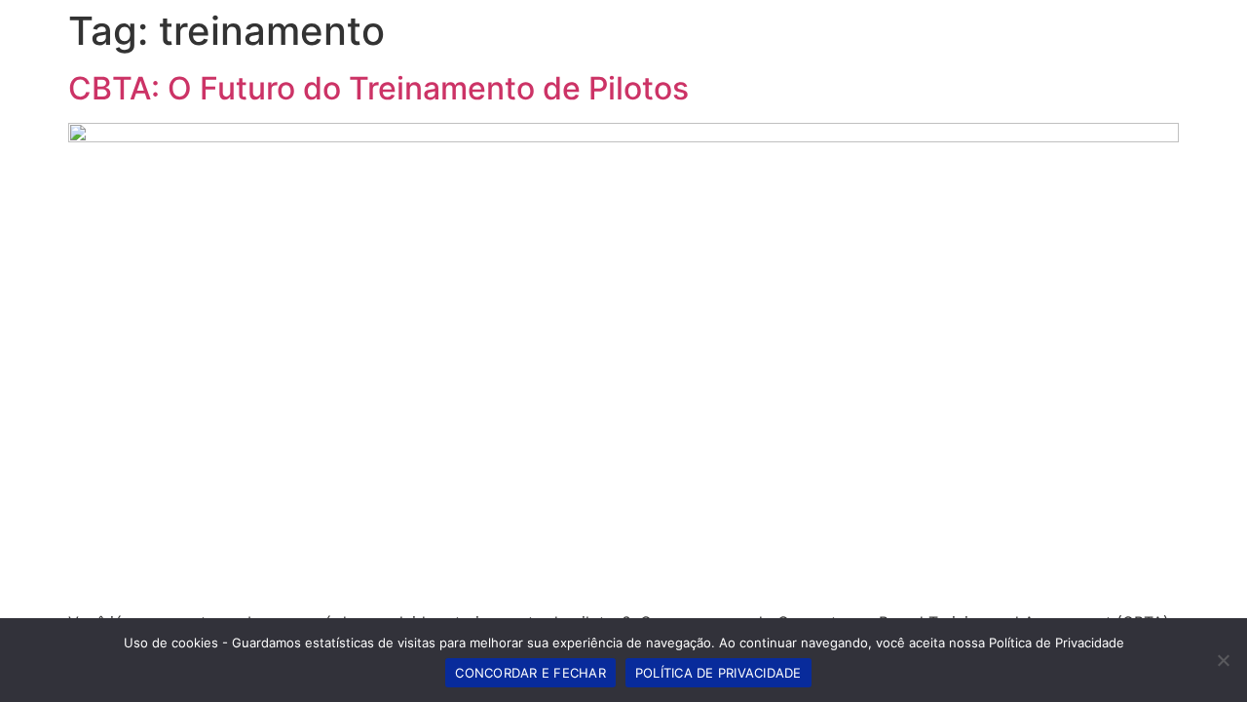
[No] (1222, 660)
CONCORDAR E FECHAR (530, 673)
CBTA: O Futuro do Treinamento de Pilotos (378, 88)
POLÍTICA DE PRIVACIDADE (718, 673)
